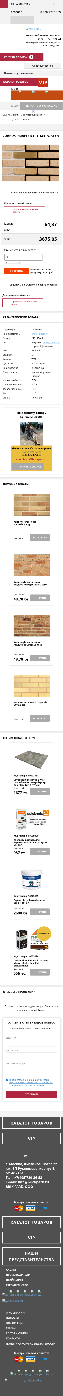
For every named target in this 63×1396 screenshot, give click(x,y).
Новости (12, 1318)
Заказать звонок (30, 466)
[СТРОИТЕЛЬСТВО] (37, 119)
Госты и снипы (17, 1333)
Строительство (17, 1285)
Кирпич (16, 115)
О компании (15, 1312)
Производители (18, 1275)
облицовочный (51, 342)
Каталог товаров (31, 1123)
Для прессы (14, 1323)
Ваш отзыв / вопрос (16, 1063)
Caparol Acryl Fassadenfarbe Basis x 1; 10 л (29, 901)
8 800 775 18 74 (50, 12)
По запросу (40, 537)
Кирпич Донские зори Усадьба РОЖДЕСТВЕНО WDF (30, 583)
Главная (6, 115)
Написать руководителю (18, 73)
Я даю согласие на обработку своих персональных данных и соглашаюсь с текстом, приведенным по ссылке (31, 1082)
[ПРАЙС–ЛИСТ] (50, 100)
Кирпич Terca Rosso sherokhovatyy (25, 523)
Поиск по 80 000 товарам (42, 105)
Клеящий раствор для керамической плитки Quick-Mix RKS (31, 842)
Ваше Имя (11, 1037)
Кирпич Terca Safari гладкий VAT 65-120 (30, 703)
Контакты (13, 1338)
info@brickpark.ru (33, 1182)
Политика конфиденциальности (30, 1343)
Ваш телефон (12, 1050)
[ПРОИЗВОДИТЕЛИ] (37, 100)
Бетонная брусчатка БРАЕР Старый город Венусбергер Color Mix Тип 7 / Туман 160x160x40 (30, 784)
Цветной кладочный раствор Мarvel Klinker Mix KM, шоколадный (31, 963)
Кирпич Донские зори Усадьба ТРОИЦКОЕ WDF (28, 643)
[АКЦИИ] (24, 100)
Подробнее (32, 512)
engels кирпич (40, 333)
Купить (42, 597)
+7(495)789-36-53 (28, 1177)
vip (43, 82)
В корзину (16, 270)
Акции (11, 1269)
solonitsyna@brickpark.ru (31, 459)
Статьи (11, 1328)
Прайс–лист (14, 1280)
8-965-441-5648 (31, 455)
